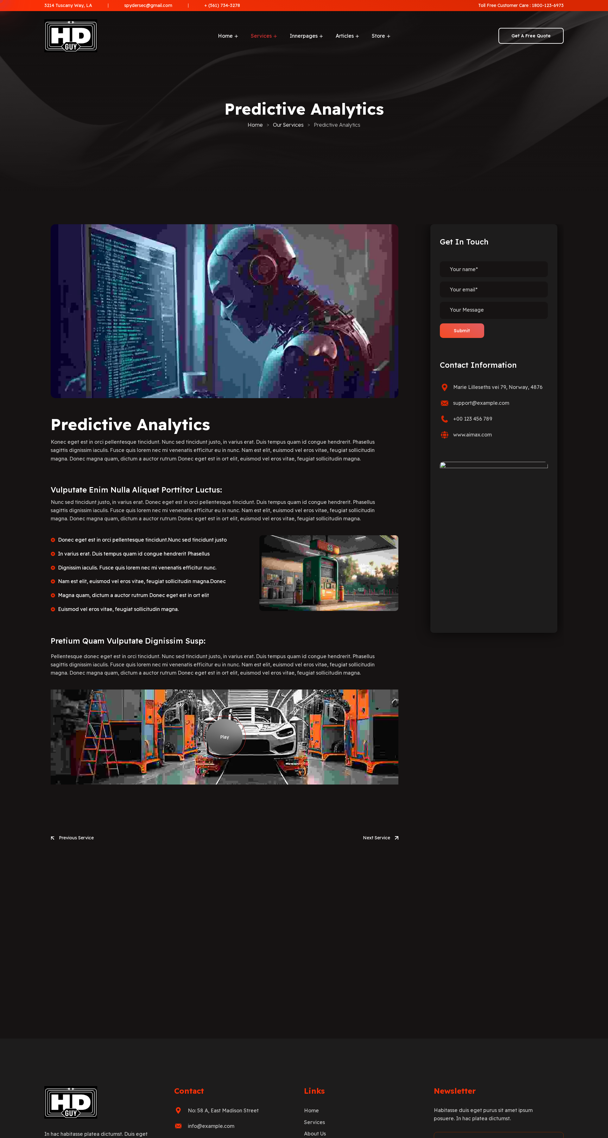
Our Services (288, 125)
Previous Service (76, 838)
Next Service (376, 838)
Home (255, 125)
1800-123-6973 (548, 5)
